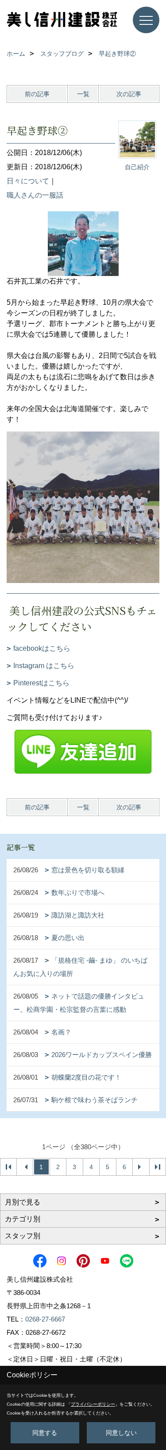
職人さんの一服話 (35, 195)
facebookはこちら (41, 648)
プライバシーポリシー (93, 1404)
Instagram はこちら (43, 665)
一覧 (83, 93)
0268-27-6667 (45, 1319)
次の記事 (128, 93)
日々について (28, 181)
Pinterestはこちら (41, 683)
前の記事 (37, 93)
